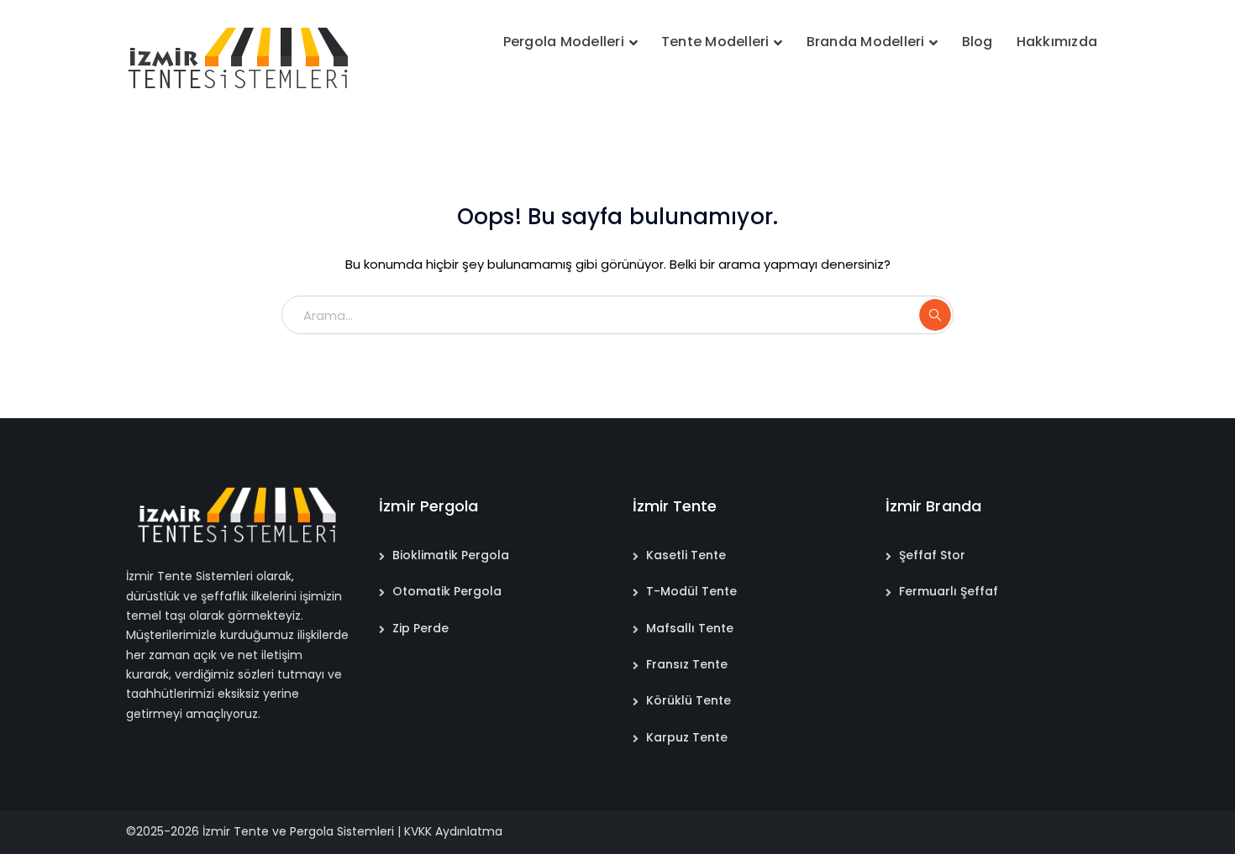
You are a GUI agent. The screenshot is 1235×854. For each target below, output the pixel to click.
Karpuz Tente (687, 737)
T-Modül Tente (691, 591)
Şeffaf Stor (932, 555)
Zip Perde (420, 628)
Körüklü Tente (688, 700)
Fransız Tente (687, 664)
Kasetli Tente (686, 555)
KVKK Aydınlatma (453, 831)
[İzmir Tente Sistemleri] (239, 57)
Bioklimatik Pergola (450, 555)
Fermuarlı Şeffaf (948, 591)
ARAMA (935, 315)
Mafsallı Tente (689, 628)
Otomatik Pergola (447, 591)
